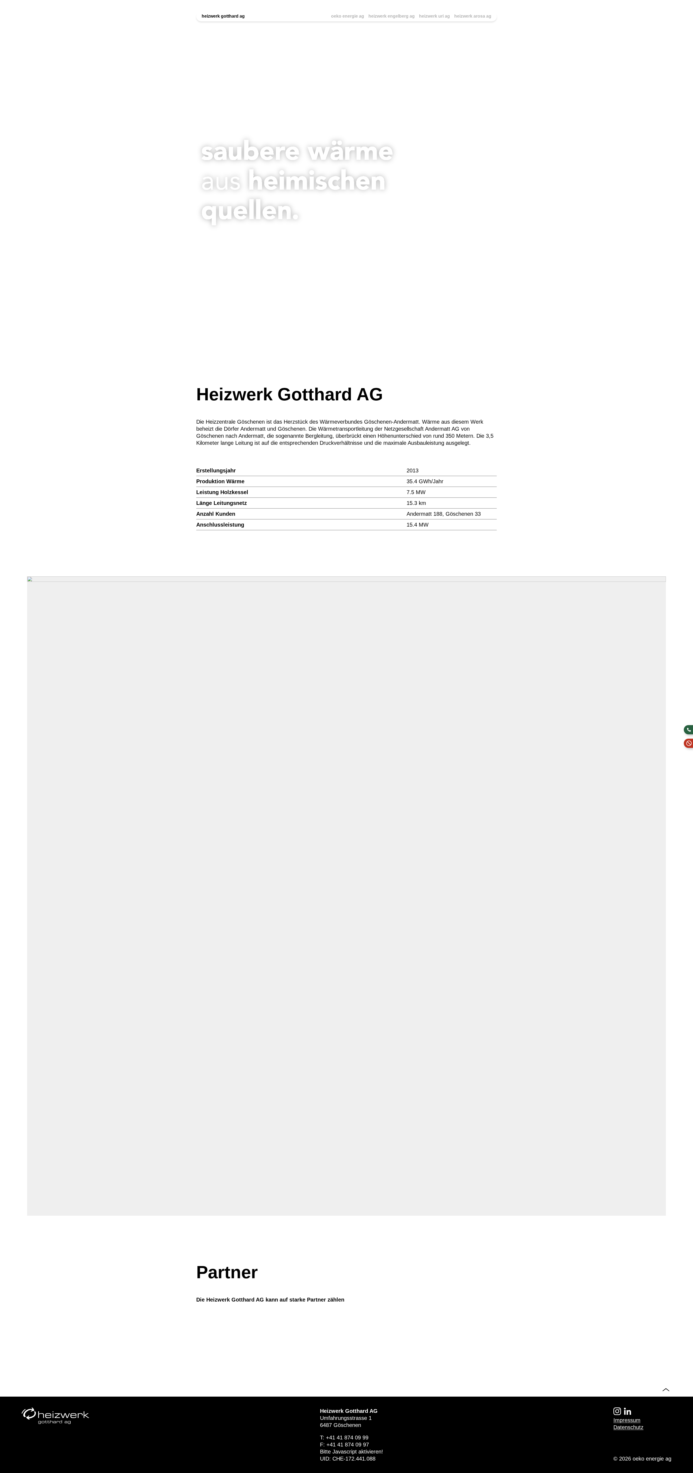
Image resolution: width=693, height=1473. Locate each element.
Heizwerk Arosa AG (472, 16)
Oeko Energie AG (347, 16)
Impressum (626, 1420)
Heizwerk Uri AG (434, 16)
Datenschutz (628, 1427)
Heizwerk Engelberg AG (391, 16)
